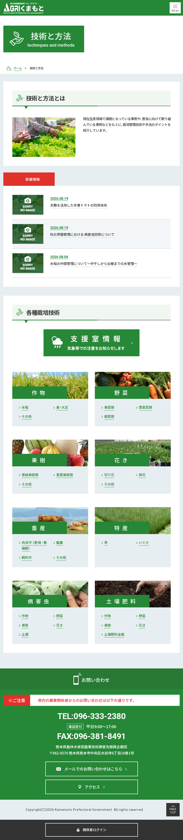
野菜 (59, 615)
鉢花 (142, 474)
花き (59, 625)
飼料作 (27, 557)
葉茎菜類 (145, 407)
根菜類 (109, 416)
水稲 (25, 407)
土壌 (25, 634)
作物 (25, 615)
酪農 (59, 542)
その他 (27, 416)
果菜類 (109, 407)
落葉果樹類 (64, 474)
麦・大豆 (62, 407)
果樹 (25, 625)
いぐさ (144, 542)
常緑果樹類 (30, 474)
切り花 (109, 474)
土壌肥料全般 (114, 634)
